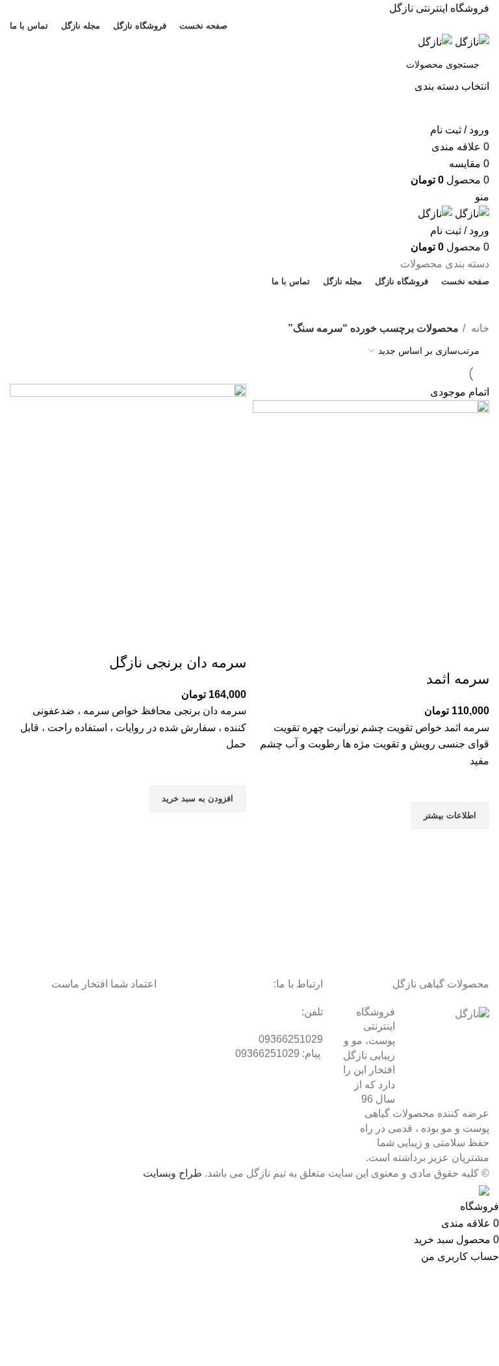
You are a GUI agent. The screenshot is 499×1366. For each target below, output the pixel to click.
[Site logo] (470, 41)
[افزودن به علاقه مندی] (473, 786)
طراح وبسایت (172, 1173)
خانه (478, 328)
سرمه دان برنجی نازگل (177, 662)
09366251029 (291, 1039)
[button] (197, 798)
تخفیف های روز (244, 304)
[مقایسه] (473, 653)
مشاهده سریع (473, 845)
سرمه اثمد (457, 679)
